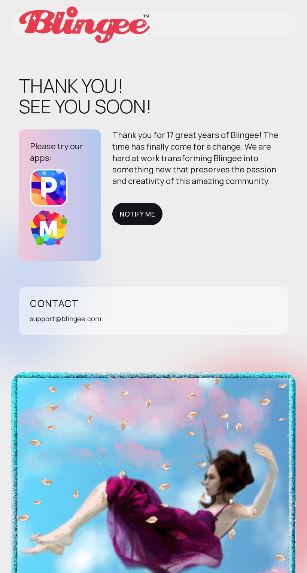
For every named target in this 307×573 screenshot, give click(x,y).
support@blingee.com (65, 318)
